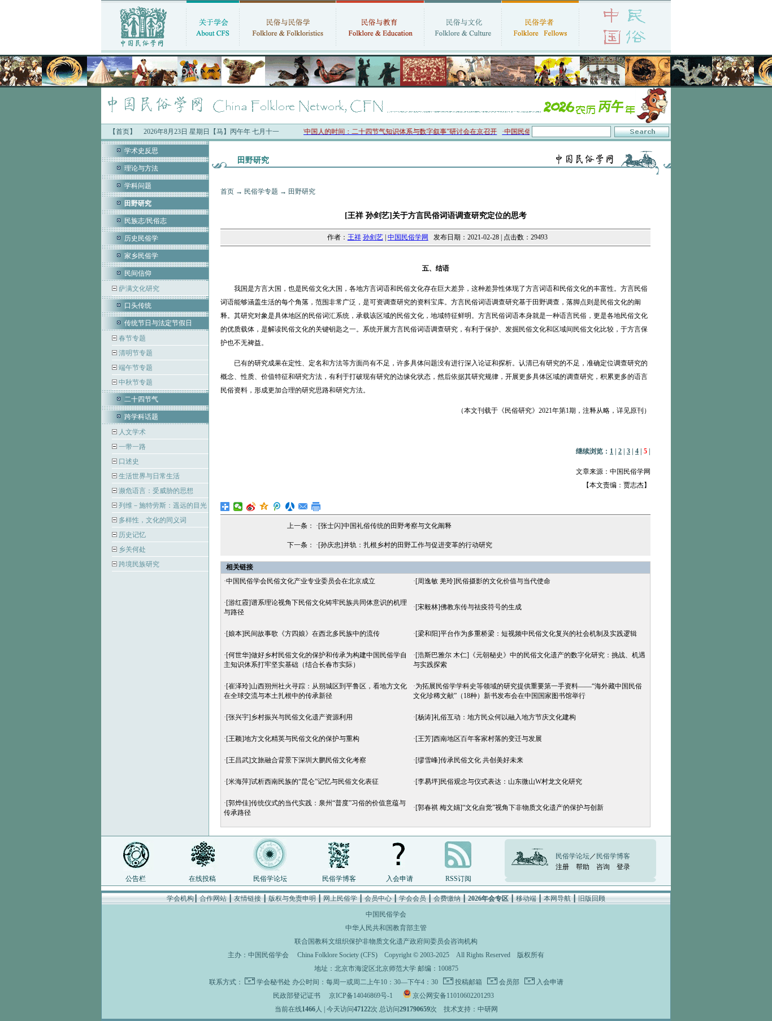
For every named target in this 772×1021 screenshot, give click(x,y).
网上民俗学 (340, 898)
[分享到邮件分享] (303, 506)
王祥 (354, 237)
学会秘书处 (273, 982)
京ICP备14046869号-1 (361, 996)
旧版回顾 (591, 898)
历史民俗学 (141, 238)
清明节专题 (135, 353)
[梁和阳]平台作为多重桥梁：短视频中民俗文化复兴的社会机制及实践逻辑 (526, 634)
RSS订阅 (458, 879)
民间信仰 (137, 273)
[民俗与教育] (380, 48)
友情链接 (247, 898)
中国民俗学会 (268, 955)
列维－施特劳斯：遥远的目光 (162, 505)
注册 (562, 867)
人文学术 (131, 432)
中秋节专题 (135, 382)
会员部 (508, 982)
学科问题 (137, 186)
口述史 (128, 461)
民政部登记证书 (296, 996)
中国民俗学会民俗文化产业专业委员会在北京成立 (300, 581)
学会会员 (412, 898)
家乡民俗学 (141, 256)
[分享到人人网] (290, 506)
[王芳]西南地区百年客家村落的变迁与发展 (478, 739)
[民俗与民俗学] (288, 48)
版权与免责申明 (292, 898)
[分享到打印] (316, 506)
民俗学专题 (261, 191)
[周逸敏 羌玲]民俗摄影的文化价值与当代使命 (482, 581)
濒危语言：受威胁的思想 (155, 491)
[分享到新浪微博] (251, 506)
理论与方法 (141, 168)
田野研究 (301, 191)
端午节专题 (135, 368)
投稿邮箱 (467, 982)
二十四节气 (141, 399)
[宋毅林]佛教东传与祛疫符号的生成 (468, 607)
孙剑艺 (373, 237)
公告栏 (135, 879)
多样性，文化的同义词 (152, 520)
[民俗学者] (540, 48)
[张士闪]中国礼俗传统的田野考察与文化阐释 (385, 526)
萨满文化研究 (138, 289)
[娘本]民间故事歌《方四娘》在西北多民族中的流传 (303, 634)
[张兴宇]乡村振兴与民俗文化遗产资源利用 (289, 717)
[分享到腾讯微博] (277, 506)
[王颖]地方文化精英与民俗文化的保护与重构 (292, 739)
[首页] (143, 48)
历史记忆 (131, 535)
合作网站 (213, 898)
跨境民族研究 (138, 564)
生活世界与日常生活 (148, 476)
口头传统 (137, 305)
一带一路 (131, 447)
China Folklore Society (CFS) (337, 955)
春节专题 (131, 338)
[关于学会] (213, 48)
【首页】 (122, 132)
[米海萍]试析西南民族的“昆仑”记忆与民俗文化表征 (302, 782)
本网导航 (557, 898)
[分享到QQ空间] (264, 506)
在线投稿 (202, 879)
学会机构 (180, 898)
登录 (623, 867)
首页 (227, 191)
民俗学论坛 (270, 879)
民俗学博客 (339, 879)
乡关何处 (131, 549)
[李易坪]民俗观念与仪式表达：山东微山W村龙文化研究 (498, 782)
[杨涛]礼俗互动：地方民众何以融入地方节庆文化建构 (495, 717)
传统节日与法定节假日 (158, 323)
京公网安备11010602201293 (453, 996)
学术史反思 (141, 151)
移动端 (526, 898)
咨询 (603, 867)
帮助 (582, 867)
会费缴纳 (447, 898)
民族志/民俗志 (145, 221)
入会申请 (399, 879)
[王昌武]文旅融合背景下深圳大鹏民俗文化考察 (296, 760)
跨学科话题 (141, 417)
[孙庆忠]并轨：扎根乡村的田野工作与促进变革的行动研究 (405, 545)
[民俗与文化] (462, 48)
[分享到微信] (238, 506)
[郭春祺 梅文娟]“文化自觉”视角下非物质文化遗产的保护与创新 (509, 807)
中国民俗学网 (408, 237)
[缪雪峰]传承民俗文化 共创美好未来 (469, 760)
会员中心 (378, 898)
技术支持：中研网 (471, 1009)
